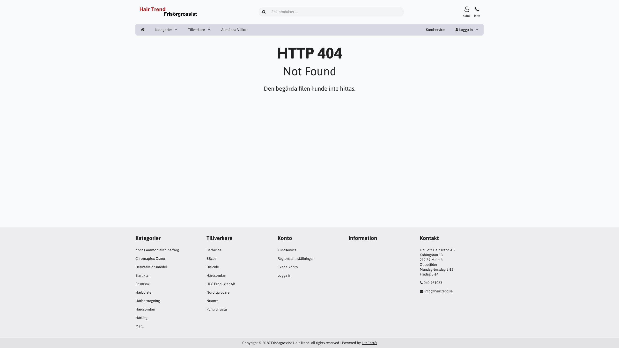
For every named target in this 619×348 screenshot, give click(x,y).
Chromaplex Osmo (150, 258)
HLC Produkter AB (220, 284)
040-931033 (433, 283)
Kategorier (163, 30)
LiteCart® (369, 343)
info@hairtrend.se (438, 291)
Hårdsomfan (145, 309)
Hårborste (143, 292)
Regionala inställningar (296, 258)
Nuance (212, 301)
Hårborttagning (147, 301)
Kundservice (435, 30)
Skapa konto (288, 267)
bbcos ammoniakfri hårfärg (157, 250)
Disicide (212, 267)
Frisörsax (142, 284)
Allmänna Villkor (234, 30)
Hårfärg (141, 318)
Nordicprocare (217, 292)
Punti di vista (216, 309)
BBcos (211, 258)
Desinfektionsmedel (151, 267)
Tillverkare (196, 30)
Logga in (465, 30)
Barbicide (213, 250)
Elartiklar (142, 275)
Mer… (139, 326)
